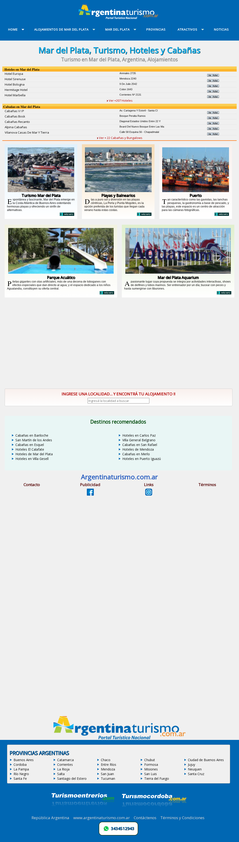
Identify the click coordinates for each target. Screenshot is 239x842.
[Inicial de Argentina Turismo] (119, 17)
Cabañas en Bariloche (31, 435)
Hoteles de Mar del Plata (34, 454)
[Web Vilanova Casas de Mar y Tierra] (213, 133)
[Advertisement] (119, 343)
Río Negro (21, 774)
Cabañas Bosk (15, 116)
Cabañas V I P (14, 111)
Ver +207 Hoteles (120, 100)
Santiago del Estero (72, 778)
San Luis (150, 774)
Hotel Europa (14, 74)
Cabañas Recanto (17, 122)
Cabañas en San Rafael (139, 444)
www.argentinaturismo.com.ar (101, 817)
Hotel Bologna (15, 84)
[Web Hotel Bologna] (213, 85)
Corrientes (65, 764)
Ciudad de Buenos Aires (206, 760)
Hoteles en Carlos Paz (139, 435)
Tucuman (108, 778)
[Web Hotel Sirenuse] (213, 80)
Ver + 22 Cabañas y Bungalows (120, 138)
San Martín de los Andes (33, 440)
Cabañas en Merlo (136, 454)
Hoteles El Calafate (29, 449)
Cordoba (20, 764)
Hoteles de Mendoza (138, 449)
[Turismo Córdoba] (154, 812)
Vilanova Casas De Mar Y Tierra (27, 132)
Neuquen (195, 769)
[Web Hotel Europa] (213, 75)
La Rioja (63, 769)
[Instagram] (148, 494)
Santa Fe (20, 778)
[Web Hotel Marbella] (213, 96)
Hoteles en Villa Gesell (32, 458)
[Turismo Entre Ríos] (83, 812)
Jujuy (191, 764)
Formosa (151, 764)
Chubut (149, 760)
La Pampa (21, 769)
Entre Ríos (108, 764)
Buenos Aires (24, 760)
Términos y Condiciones (182, 817)
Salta (61, 774)
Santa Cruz (196, 774)
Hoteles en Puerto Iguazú (141, 458)
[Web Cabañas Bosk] (213, 117)
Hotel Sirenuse (15, 79)
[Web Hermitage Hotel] (213, 91)
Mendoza (108, 769)
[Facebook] (90, 494)
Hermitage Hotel (16, 90)
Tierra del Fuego (156, 778)
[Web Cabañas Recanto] (213, 123)
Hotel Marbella (15, 95)
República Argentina (50, 817)
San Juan (107, 774)
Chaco (105, 760)
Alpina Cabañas (16, 127)
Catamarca (65, 760)
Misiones (151, 769)
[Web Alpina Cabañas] (213, 128)
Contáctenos (145, 817)
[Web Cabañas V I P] (213, 112)
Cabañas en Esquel (29, 444)
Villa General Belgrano (138, 440)
